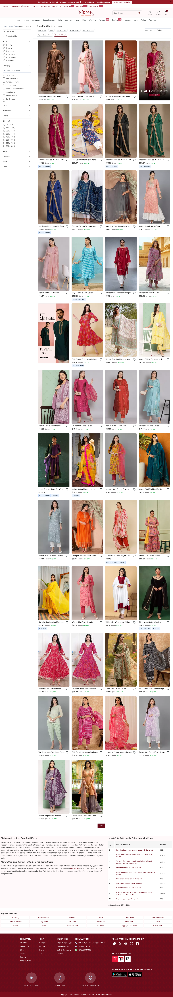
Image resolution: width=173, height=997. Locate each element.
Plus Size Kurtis (12, 78)
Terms (22, 954)
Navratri (104, 20)
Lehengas (36, 20)
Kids (84, 20)
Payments (42, 943)
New (18, 20)
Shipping (42, 946)
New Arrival (42, 30)
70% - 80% (10, 146)
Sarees (26, 20)
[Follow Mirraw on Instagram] (131, 944)
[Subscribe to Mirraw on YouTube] (125, 944)
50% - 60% (10, 140)
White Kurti (101, 922)
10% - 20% (10, 128)
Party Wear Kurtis (15, 922)
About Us (23, 943)
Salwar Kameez (49, 20)
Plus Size (152, 20)
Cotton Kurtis (11, 85)
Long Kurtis (10, 92)
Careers (60, 954)
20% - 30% (10, 131)
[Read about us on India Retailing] (121, 958)
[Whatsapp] (114, 944)
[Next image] (100, 67)
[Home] (86, 12)
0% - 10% (10, 125)
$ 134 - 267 (10, 54)
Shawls (15, 926)
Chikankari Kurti (72, 926)
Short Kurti (129, 922)
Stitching (26, 6)
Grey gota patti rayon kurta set (127, 899)
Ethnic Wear (129, 918)
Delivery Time (8, 32)
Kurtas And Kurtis (12, 82)
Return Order (45, 6)
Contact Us (6, 6)
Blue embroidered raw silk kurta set (128, 888)
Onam (52, 30)
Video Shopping (95, 6)
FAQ (40, 954)
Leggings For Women (129, 926)
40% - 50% (10, 137)
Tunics (157, 922)
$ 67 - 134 (10, 51)
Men (77, 20)
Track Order (35, 6)
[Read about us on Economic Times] (115, 958)
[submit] (139, 13)
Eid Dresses (10, 99)
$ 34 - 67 (9, 48)
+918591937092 (84, 950)
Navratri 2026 (61, 30)
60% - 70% (10, 143)
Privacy (23, 957)
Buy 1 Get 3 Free (88, 30)
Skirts (44, 926)
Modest (128, 20)
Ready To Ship (74, 30)
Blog (22, 950)
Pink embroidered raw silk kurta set (128, 868)
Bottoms (72, 918)
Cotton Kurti (157, 926)
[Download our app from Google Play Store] (119, 974)
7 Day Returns (17, 6)
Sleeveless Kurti (158, 918)
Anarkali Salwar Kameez (15, 89)
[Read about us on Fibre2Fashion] (128, 958)
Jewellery (69, 20)
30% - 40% (10, 134)
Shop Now (55, 90)
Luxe (136, 20)
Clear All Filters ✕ (61, 35)
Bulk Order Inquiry (66, 6)
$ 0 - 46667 (10, 60)
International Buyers (64, 943)
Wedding (92, 20)
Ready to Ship (11, 36)
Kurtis (60, 20)
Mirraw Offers (25, 961)
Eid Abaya (100, 926)
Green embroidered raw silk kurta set (129, 883)
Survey (54, 6)
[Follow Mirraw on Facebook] (137, 944)
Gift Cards (81, 6)
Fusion (143, 20)
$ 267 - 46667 (11, 57)
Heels (101, 918)
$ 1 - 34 (9, 45)
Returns (41, 950)
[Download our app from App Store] (135, 974)
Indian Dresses (11, 96)
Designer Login (63, 946)
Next (101, 825)
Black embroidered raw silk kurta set (129, 879)
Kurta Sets (10, 75)
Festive (116, 20)
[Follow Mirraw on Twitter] (120, 944)
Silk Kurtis (72, 922)
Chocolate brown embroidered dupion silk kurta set (134, 850)
